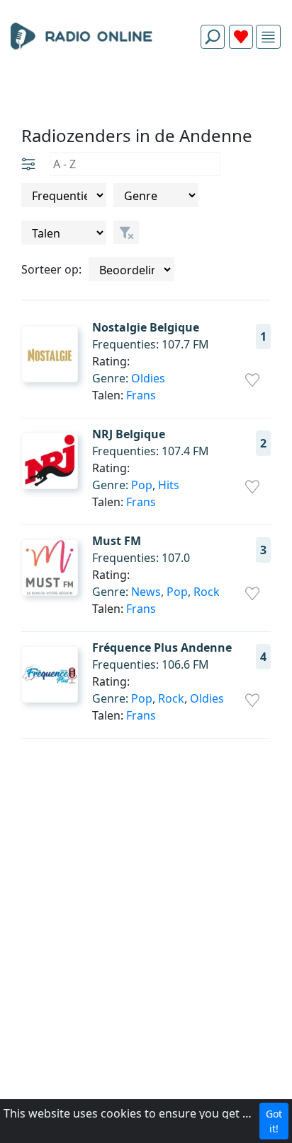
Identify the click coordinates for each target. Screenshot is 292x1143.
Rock (206, 591)
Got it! (274, 1121)
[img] (268, 37)
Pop (141, 485)
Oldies (148, 378)
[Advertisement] (146, 93)
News (146, 591)
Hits (168, 485)
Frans (141, 395)
